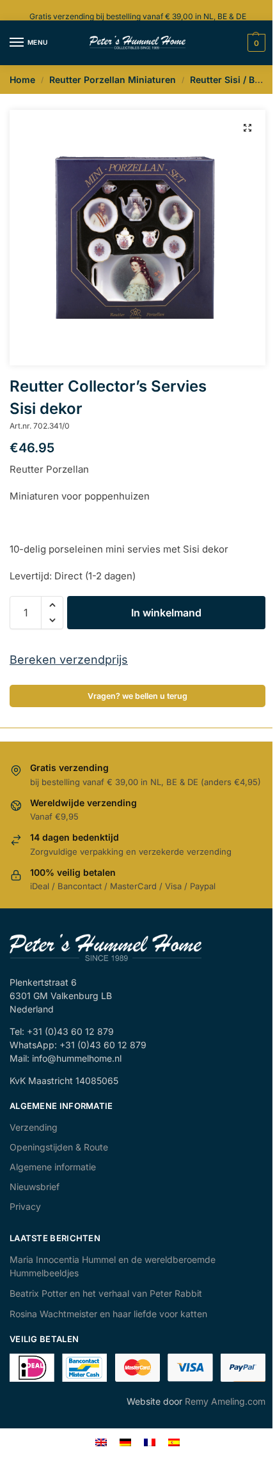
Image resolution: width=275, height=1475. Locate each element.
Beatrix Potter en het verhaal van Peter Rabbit (106, 1293)
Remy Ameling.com (225, 1401)
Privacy (25, 1206)
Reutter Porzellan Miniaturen (112, 79)
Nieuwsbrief (34, 1186)
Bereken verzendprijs (69, 659)
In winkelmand (166, 612)
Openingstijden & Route (59, 1147)
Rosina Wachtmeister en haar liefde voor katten (108, 1313)
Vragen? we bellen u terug (137, 696)
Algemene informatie (53, 1166)
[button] (247, 127)
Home (22, 79)
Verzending (34, 1127)
